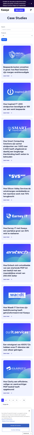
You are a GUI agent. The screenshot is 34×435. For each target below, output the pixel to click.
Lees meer (6, 76)
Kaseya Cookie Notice (7, 419)
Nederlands (26, 433)
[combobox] (27, 433)
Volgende (5, 404)
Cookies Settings (15, 430)
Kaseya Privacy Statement (8, 421)
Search (3, 27)
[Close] (29, 411)
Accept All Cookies (16, 425)
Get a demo (19, 10)
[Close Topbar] (31, 3)
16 (24, 400)
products (3, 33)
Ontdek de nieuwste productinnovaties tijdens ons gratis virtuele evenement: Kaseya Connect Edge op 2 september (14, 3)
